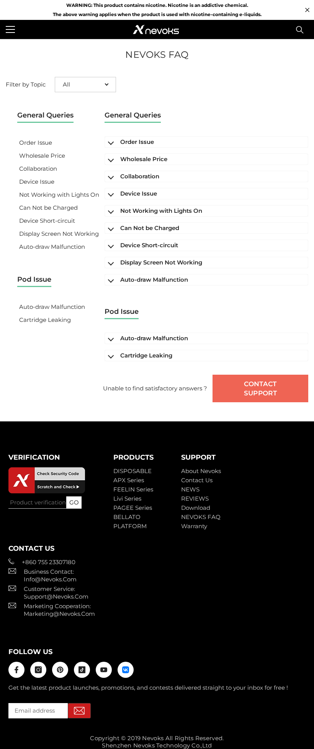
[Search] (299, 29)
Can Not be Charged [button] (48, 207)
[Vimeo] (126, 670)
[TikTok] (82, 670)
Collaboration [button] (38, 168)
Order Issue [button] (35, 142)
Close (307, 10)
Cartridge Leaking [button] (45, 319)
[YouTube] (104, 670)
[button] (85, 84)
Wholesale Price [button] (42, 155)
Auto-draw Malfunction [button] (52, 246)
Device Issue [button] (36, 181)
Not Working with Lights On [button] (59, 194)
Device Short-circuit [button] (47, 220)
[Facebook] (16, 670)
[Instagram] (38, 670)
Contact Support (260, 388)
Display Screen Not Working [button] (59, 233)
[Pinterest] (60, 670)
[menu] (10, 29)
